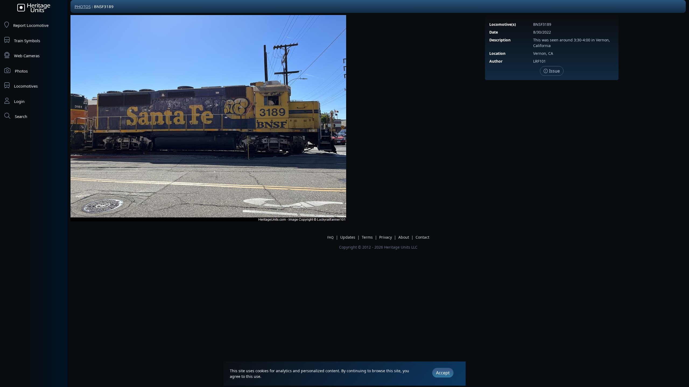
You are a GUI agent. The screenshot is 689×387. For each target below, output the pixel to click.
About (403, 237)
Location (497, 53)
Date (493, 32)
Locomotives (26, 86)
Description (500, 39)
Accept (443, 373)
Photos (21, 71)
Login (19, 101)
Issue (554, 71)
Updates (347, 237)
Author (495, 61)
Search (21, 116)
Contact (422, 237)
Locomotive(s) (502, 24)
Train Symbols (27, 40)
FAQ (330, 237)
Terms (367, 237)
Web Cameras (27, 55)
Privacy (385, 237)
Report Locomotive (30, 25)
